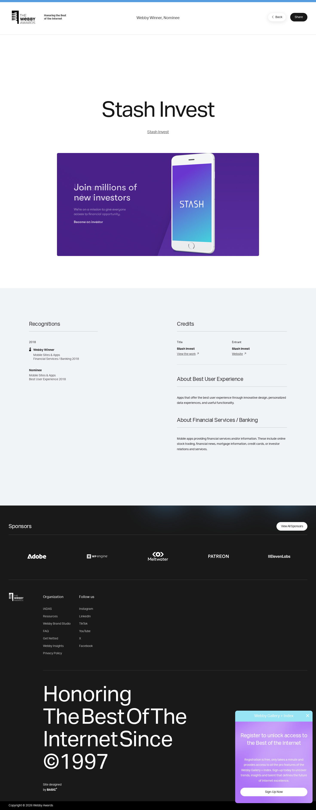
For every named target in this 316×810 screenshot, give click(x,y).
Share (299, 17)
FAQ (46, 631)
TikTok (83, 623)
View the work (186, 354)
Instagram (86, 608)
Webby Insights (53, 646)
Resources (50, 616)
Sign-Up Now (274, 791)
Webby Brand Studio (57, 623)
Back (278, 17)
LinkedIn (85, 616)
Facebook (86, 646)
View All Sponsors (292, 526)
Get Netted (50, 638)
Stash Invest (158, 132)
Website (237, 354)
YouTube (85, 631)
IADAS (47, 608)
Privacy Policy (52, 653)
